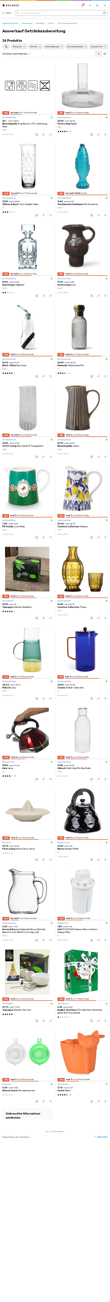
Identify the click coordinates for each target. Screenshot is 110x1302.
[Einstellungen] (82, 5)
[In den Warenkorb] (50, 134)
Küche (51, 23)
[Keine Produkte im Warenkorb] (105, 5)
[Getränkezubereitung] (27, 1114)
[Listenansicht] (105, 54)
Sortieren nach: (10, 53)
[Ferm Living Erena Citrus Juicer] (27, 824)
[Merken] (43, 134)
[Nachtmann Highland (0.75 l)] (27, 260)
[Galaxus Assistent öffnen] (97, 5)
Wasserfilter (63, 923)
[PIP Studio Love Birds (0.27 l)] (27, 502)
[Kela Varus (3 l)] (27, 744)
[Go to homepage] (10, 5)
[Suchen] (17, 12)
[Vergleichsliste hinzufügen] (36, 134)
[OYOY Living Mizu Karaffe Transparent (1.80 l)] (27, 421)
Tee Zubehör (7, 601)
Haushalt (40, 23)
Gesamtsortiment (10, 23)
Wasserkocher (8, 762)
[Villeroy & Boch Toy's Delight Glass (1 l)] (27, 180)
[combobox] (6, 46)
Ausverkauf (27, 23)
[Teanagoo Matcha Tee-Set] (27, 985)
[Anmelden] (90, 5)
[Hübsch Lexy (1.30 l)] (27, 663)
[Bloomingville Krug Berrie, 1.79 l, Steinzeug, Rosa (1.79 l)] (27, 99)
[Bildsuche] (104, 13)
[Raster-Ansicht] (99, 54)
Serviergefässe (9, 117)
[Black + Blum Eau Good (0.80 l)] (27, 341)
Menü (8, 13)
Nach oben (102, 1137)
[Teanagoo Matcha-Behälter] (27, 583)
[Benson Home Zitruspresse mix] (27, 1066)
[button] (51, 117)
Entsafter (6, 842)
